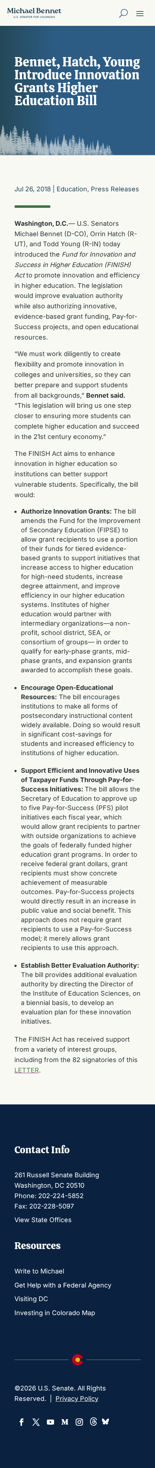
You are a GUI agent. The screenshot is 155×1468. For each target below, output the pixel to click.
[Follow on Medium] (65, 1422)
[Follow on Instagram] (79, 1422)
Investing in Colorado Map (54, 1313)
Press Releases (115, 189)
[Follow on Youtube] (50, 1422)
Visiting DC (31, 1299)
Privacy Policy (77, 1398)
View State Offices (43, 1220)
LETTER (26, 1070)
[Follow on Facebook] (21, 1422)
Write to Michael (39, 1271)
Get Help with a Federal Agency (62, 1285)
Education (72, 189)
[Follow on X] (36, 1422)
